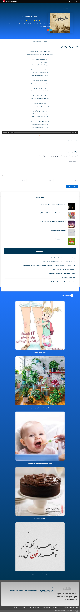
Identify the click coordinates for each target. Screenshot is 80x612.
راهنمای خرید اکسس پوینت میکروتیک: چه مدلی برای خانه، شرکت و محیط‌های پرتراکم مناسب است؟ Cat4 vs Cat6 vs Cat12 (49, 265)
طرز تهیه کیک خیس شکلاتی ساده (40, 518)
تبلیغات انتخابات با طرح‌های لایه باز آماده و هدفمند (64, 269)
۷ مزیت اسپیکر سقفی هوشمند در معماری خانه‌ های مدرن (62, 281)
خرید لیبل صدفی (41, 590)
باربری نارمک (12, 590)
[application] (40, 132)
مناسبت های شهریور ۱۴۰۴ (60, 239)
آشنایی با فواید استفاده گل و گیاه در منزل (40, 408)
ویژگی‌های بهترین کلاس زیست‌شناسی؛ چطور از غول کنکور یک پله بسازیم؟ (59, 261)
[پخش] (75, 132)
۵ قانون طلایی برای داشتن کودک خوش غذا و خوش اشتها (40, 463)
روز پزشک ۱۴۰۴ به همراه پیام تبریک (58, 230)
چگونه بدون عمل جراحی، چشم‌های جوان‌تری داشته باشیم (62, 258)
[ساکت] (9, 132)
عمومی (69, 8)
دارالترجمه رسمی (19, 590)
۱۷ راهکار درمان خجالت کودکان (40, 352)
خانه (72, 8)
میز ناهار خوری (49, 590)
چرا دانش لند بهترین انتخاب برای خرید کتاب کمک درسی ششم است (52, 213)
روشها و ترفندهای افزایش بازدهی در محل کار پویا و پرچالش (53, 204)
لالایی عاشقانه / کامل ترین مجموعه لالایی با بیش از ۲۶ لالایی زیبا (53, 221)
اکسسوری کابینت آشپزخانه (47, 591)
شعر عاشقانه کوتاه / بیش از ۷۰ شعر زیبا (40, 574)
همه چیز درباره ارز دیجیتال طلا (68, 277)
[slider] (5, 132)
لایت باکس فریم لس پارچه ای (31, 590)
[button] (76, 1)
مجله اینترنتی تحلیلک (70, 1)
